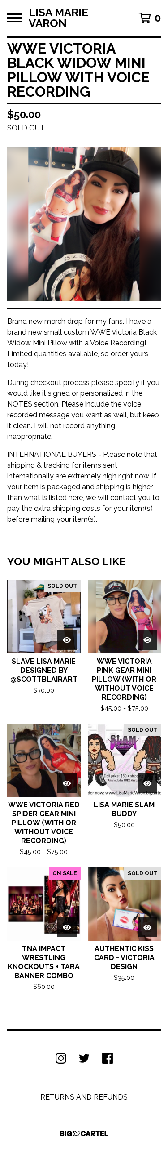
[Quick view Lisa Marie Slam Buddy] (147, 783)
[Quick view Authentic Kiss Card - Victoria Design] (147, 927)
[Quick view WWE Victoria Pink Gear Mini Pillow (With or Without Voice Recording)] (147, 640)
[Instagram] (61, 1058)
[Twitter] (84, 1058)
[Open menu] (14, 18)
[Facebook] (107, 1058)
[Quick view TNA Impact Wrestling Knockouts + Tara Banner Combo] (67, 927)
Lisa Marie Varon (58, 18)
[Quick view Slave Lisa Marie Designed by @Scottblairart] (67, 640)
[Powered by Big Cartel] (84, 1133)
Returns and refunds (84, 1097)
